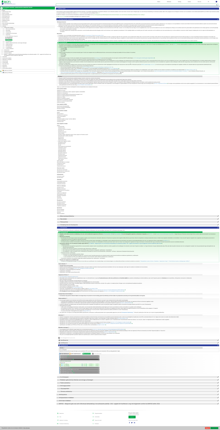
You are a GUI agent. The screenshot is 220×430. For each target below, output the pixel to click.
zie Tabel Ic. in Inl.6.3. (101, 324)
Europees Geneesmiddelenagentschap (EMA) (164, 234)
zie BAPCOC (165, 240)
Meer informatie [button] (26, 428)
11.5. (78, 12)
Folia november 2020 (118, 234)
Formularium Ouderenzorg (127, 312)
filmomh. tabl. (62, 362)
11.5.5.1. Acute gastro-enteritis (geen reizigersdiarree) (143, 57)
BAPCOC (150, 234)
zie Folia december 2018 (108, 234)
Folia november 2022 (99, 35)
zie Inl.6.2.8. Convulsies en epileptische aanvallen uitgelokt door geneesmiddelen (115, 323)
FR (208, 1)
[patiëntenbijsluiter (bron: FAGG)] (63, 364)
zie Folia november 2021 (122, 318)
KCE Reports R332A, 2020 (190, 69)
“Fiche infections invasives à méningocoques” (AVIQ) (178, 261)
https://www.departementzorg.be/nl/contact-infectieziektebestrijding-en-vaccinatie (170, 71)
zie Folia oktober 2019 (89, 35)
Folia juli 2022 (86, 310)
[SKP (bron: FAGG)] (61, 364)
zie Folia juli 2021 (98, 57)
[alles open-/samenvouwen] (98, 356)
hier (97, 12)
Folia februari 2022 (74, 276)
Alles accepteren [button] (214, 428)
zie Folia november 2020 (77, 287)
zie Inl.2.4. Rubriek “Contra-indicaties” (84, 84)
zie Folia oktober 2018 (92, 288)
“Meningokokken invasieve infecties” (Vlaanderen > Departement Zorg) (153, 261)
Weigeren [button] (207, 428)
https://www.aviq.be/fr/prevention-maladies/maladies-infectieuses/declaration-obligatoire (78, 72)
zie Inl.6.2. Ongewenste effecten (160, 83)
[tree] (25, 39)
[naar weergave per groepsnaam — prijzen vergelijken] (60, 364)
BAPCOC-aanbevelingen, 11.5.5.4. (147, 64)
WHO (175, 44)
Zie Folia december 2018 (64, 276)
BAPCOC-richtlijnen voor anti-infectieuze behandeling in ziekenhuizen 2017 (96, 67)
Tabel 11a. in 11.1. (60, 16)
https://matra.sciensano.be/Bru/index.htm (110, 72)
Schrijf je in (132, 417)
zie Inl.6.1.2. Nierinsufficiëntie (126, 302)
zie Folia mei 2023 (79, 69)
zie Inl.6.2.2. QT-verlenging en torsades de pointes (83, 268)
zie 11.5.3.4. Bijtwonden (113, 68)
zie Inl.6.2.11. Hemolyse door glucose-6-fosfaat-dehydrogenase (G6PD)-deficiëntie (108, 289)
